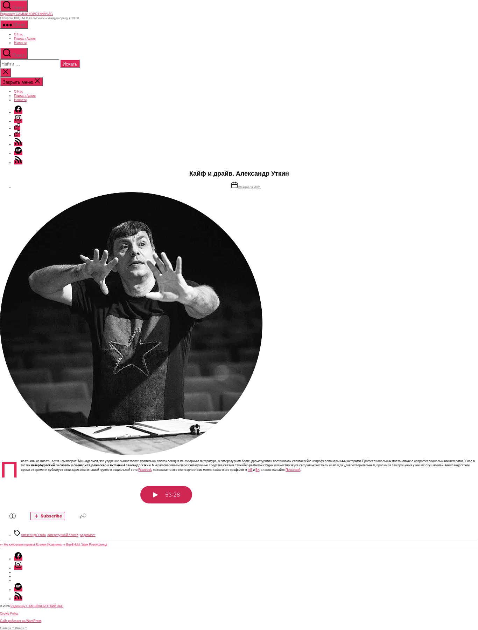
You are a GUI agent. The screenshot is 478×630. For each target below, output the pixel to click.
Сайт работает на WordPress (20, 620)
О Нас (18, 34)
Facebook (145, 469)
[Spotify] (18, 153)
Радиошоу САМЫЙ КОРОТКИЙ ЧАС (26, 14)
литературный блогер (62, 535)
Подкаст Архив (25, 38)
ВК (257, 469)
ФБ (250, 469)
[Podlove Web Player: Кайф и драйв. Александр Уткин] (239, 501)
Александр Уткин (33, 535)
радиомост (88, 535)
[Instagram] (18, 121)
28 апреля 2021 (249, 187)
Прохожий (293, 469)
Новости (20, 42)
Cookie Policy (9, 613)
